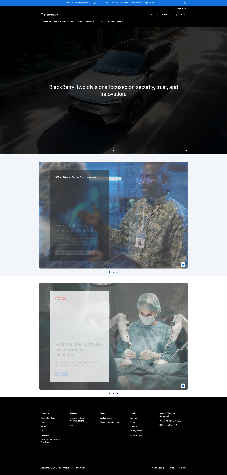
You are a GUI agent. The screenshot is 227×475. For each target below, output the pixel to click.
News (101, 21)
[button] (113, 90)
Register (178, 8)
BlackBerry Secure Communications (58, 21)
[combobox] (183, 14)
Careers (44, 422)
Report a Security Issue (109, 422)
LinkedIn (172, 468)
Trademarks (135, 426)
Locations (45, 435)
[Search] (175, 14)
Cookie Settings (158, 468)
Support (149, 15)
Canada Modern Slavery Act (170, 421)
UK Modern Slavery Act (169, 425)
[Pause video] (185, 149)
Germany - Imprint (137, 435)
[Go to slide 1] (109, 272)
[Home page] (66, 14)
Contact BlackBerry (162, 15)
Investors (90, 21)
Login (184, 8)
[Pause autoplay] (183, 264)
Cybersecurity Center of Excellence (50, 440)
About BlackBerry (115, 21)
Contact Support (106, 418)
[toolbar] (113, 272)
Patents (133, 422)
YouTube (182, 468)
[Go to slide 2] (113, 272)
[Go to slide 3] (117, 272)
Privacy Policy (136, 431)
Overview (134, 418)
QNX (80, 21)
